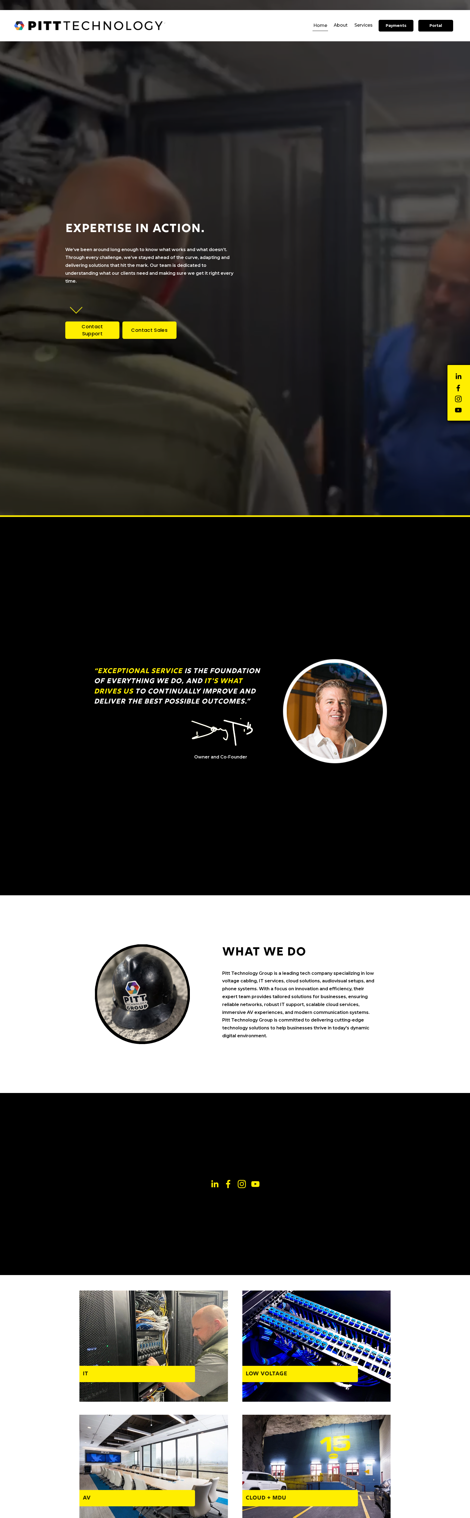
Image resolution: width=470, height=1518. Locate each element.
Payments (396, 25)
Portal (435, 25)
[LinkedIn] (458, 376)
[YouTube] (458, 410)
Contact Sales (149, 330)
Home (320, 25)
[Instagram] (458, 399)
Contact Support (92, 330)
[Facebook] (458, 388)
